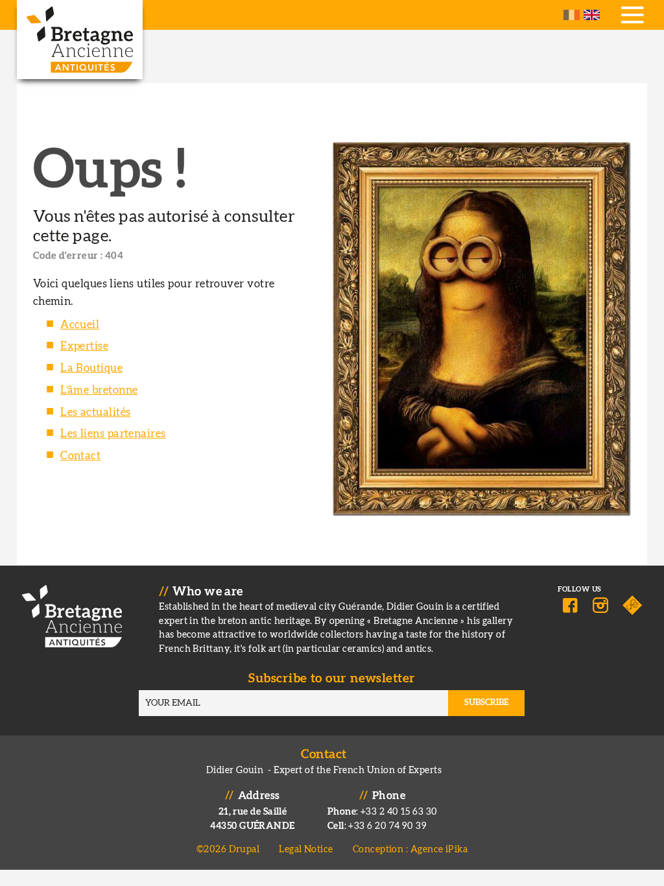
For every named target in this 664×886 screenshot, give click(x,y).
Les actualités (95, 412)
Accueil (79, 325)
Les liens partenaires (113, 434)
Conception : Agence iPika (410, 849)
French (571, 15)
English (592, 15)
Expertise (84, 346)
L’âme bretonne (98, 390)
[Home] (80, 39)
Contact (80, 456)
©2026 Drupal (227, 849)
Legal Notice (306, 849)
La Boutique (91, 368)
